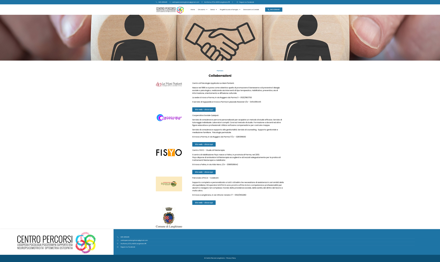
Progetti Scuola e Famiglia (229, 10)
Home (193, 10)
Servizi (212, 10)
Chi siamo (201, 10)
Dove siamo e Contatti (251, 10)
